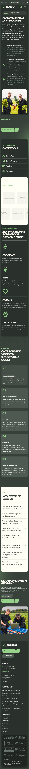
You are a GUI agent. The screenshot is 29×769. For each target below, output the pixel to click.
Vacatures (5, 720)
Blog (3, 726)
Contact (4, 731)
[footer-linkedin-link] (6, 682)
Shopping (5, 696)
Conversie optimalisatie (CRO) (11, 690)
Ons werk (5, 718)
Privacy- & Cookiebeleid (7, 764)
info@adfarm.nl (7, 678)
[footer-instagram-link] (3, 682)
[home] (8, 7)
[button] (25, 7)
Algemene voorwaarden (7, 760)
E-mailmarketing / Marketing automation (11, 709)
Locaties (5, 728)
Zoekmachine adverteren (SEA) (11, 693)
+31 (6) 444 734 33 (8, 675)
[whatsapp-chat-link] (21, 7)
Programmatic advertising (10, 701)
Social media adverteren (9, 698)
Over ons (5, 723)
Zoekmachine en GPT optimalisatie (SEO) (12, 705)
